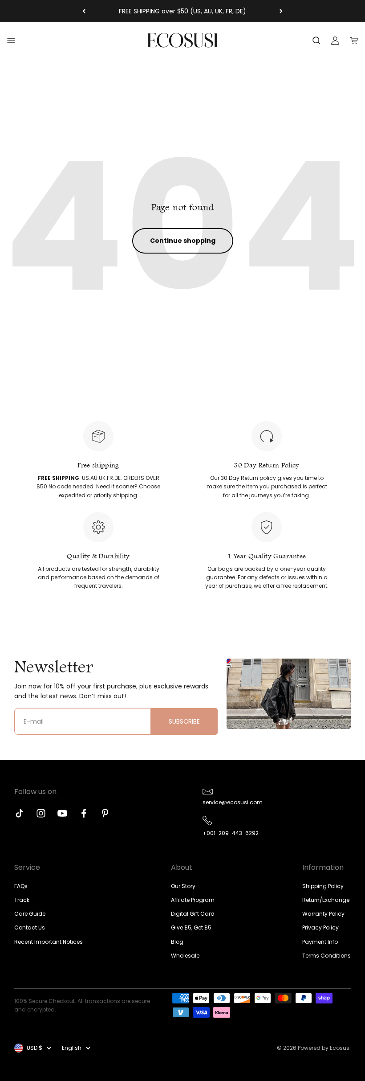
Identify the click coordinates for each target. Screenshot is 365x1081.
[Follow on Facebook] (83, 813)
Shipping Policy (323, 886)
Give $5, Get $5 (191, 927)
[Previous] (83, 11)
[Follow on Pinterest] (105, 813)
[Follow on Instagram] (41, 813)
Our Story (183, 886)
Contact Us (29, 927)
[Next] (281, 11)
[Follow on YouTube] (62, 813)
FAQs (21, 886)
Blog (177, 942)
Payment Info (320, 942)
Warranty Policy (323, 913)
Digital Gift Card (193, 913)
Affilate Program (193, 900)
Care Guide (29, 913)
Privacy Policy (320, 927)
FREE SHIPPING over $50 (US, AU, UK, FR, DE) (182, 11)
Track (21, 900)
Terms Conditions (326, 955)
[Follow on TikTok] (19, 813)
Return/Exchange (325, 900)
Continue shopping (182, 240)
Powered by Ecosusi (324, 1048)
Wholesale (185, 955)
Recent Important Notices (48, 942)
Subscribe (184, 721)
